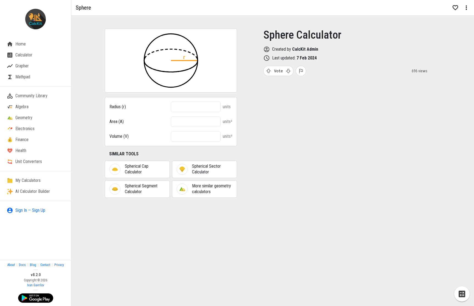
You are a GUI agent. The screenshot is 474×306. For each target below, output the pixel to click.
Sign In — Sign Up (30, 210)
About (11, 265)
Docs (22, 265)
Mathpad (22, 76)
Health (20, 150)
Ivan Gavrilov (35, 285)
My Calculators (28, 180)
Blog (33, 265)
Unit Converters (28, 161)
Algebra (22, 106)
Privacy (59, 265)
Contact (45, 265)
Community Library (31, 95)
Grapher (22, 65)
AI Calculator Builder (32, 191)
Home (20, 44)
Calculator (23, 55)
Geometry (23, 117)
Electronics (25, 128)
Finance (22, 139)
